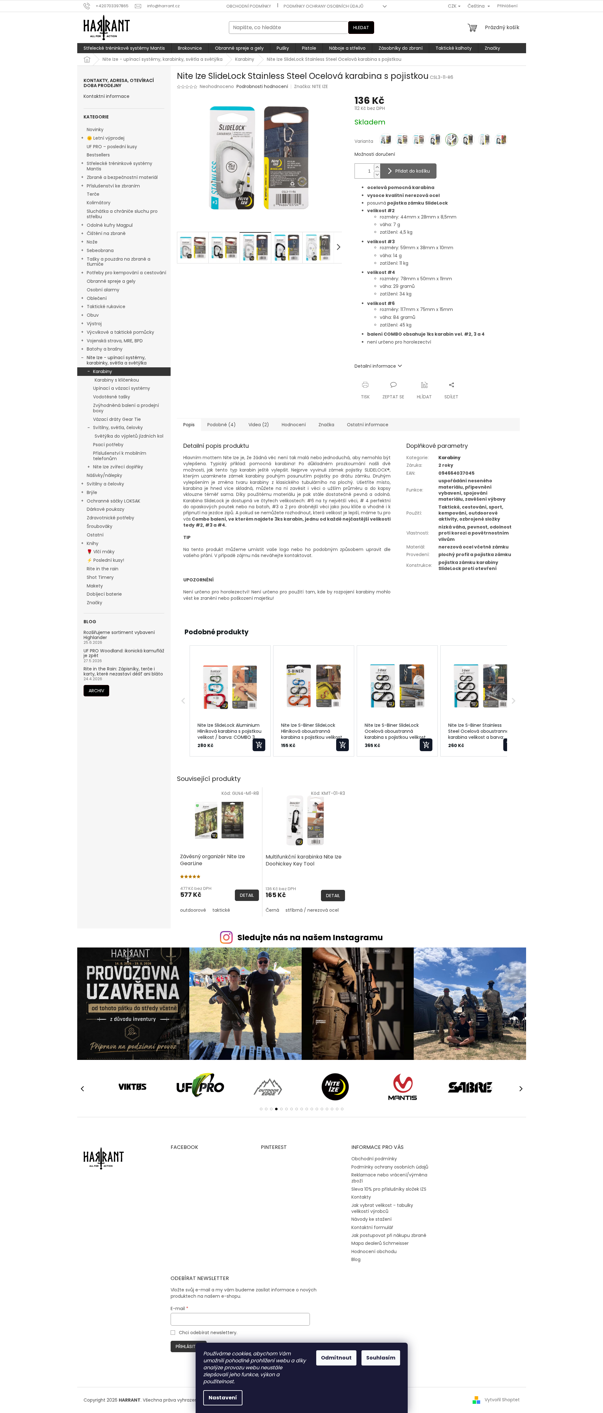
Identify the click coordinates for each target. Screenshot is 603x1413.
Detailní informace (375, 366)
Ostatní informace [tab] (367, 424)
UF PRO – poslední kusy (112, 146)
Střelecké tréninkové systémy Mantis (119, 166)
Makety (95, 586)
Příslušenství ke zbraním (113, 186)
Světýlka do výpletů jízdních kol (129, 436)
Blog (356, 1259)
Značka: (311, 86)
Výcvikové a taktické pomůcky (120, 332)
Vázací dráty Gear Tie (117, 419)
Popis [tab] (189, 424)
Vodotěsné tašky (111, 397)
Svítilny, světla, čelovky (118, 427)
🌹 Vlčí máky (101, 551)
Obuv (93, 315)
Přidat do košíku (412, 171)
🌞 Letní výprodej (105, 138)
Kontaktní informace (106, 96)
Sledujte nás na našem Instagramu (310, 937)
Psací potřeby (108, 444)
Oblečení (97, 298)
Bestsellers (98, 155)
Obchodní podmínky (248, 6)
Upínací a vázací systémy (121, 388)
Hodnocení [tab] (294, 424)
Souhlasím (380, 1357)
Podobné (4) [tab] (221, 424)
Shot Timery (100, 577)
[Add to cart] (259, 744)
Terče (93, 194)
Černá (272, 910)
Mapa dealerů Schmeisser (380, 1243)
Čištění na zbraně (106, 233)
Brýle (92, 492)
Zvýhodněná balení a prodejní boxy (126, 408)
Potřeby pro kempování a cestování (126, 272)
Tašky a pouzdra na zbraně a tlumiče (118, 262)
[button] (183, 701)
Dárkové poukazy (105, 509)
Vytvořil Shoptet (502, 1400)
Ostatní (95, 535)
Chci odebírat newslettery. (208, 1332)
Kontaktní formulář (372, 1227)
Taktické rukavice (106, 306)
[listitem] (230, 701)
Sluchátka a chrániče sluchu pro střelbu (122, 214)
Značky (94, 602)
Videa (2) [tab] (258, 424)
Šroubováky (99, 526)
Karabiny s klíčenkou (117, 380)
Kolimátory (98, 203)
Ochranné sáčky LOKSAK (113, 501)
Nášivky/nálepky (104, 475)
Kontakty (361, 1197)
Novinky (95, 129)
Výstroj (94, 323)
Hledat (361, 27)
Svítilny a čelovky (105, 484)
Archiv (96, 690)
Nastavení (223, 1397)
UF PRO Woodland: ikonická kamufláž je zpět (124, 653)
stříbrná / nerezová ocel (312, 910)
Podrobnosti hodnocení (262, 87)
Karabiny (102, 371)
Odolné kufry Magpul (110, 225)
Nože (92, 242)
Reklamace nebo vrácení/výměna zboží (389, 1178)
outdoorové (193, 910)
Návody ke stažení (371, 1219)
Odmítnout (336, 1357)
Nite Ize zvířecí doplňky (118, 467)
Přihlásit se (189, 1346)
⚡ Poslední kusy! (105, 560)
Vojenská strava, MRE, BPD (115, 341)
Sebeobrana (100, 250)
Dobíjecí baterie (104, 594)
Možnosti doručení (375, 154)
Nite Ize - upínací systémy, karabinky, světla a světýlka (117, 360)
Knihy (92, 543)
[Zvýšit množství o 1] (377, 167)
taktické (221, 910)
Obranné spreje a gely (111, 281)
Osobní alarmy (103, 290)
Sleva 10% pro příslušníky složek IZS (388, 1189)
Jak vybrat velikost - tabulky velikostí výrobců (382, 1208)
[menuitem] (124, 48)
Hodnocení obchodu (374, 1251)
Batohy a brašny (104, 349)
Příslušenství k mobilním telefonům (119, 456)
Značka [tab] (326, 424)
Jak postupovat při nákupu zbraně (388, 1235)
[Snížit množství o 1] (377, 174)
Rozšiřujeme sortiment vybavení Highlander (119, 635)
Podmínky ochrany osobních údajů (323, 6)
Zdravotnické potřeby (110, 518)
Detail (247, 895)
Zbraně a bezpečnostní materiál (122, 177)
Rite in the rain (102, 569)
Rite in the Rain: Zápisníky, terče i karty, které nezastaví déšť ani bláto (123, 671)
